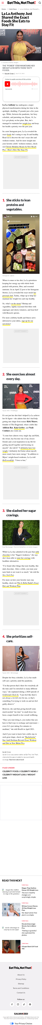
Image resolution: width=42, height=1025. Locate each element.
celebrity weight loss (14, 774)
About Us (21, 975)
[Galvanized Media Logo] (21, 1014)
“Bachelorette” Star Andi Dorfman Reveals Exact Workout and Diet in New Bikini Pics (19, 740)
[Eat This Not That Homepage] (22, 2)
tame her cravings (24, 558)
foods (9, 134)
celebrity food (10, 771)
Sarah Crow (9, 74)
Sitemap (21, 984)
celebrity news (28, 771)
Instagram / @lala (8, 275)
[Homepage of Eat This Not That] (20, 968)
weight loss (26, 123)
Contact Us (21, 993)
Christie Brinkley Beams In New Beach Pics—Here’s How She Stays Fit (19, 148)
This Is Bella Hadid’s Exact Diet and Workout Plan (20, 584)
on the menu (16, 303)
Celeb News (13, 9)
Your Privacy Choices (23, 1023)
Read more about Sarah (16, 760)
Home (4, 9)
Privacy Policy (21, 979)
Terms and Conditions (21, 988)
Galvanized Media (18, 1017)
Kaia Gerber (19, 427)
